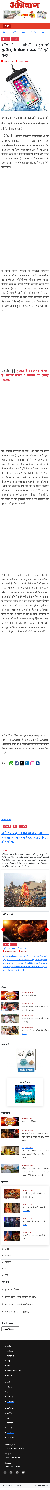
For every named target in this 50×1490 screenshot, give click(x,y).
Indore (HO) (15, 1446)
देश (15, 826)
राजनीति (5, 32)
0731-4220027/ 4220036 (16, 1448)
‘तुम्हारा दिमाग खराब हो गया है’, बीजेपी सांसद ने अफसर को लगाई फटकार (25, 375)
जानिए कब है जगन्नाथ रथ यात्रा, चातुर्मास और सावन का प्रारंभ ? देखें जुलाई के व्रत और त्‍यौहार (25, 838)
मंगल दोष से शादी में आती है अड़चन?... (16, 948)
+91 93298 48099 (13, 1457)
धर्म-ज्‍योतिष (23, 826)
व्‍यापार (13, 32)
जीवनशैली (5, 39)
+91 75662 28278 (13, 1466)
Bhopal (12, 1455)
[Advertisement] (25, 340)
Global (33, 32)
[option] (6, 33)
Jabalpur (12, 1464)
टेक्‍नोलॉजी (24, 32)
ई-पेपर (42, 32)
